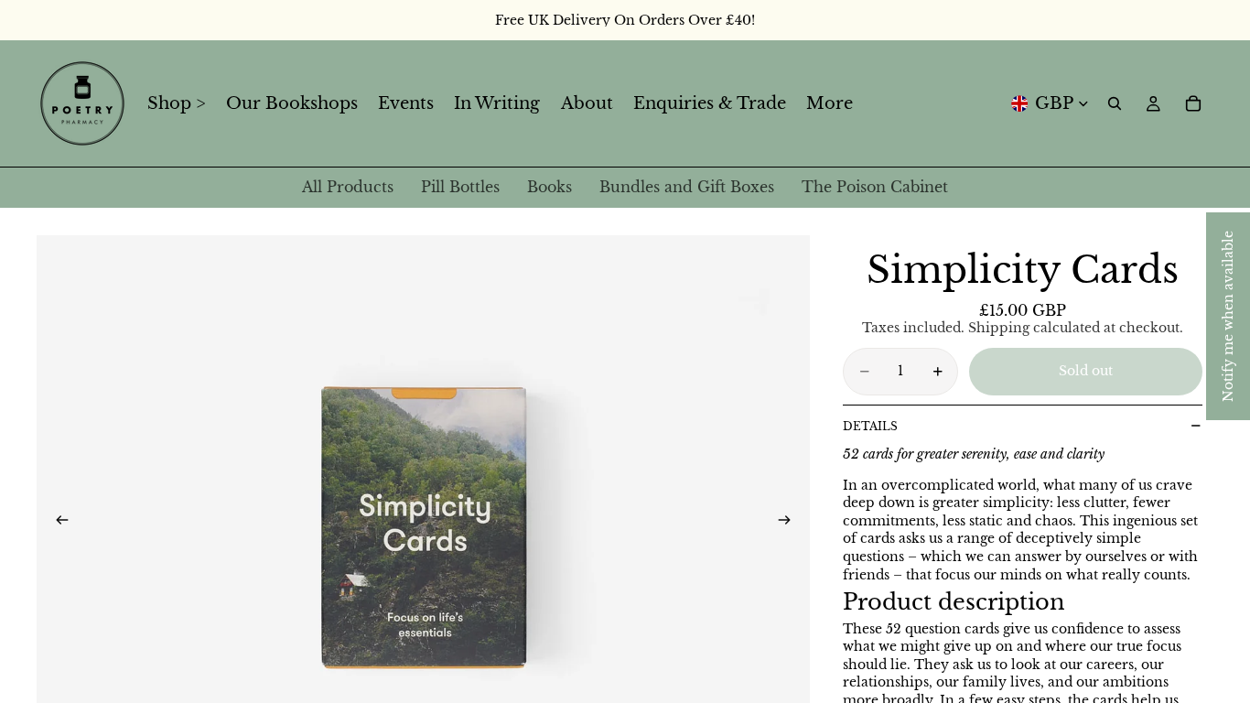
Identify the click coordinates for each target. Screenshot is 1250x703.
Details (870, 426)
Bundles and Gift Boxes (686, 187)
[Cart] (1193, 103)
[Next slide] (790, 523)
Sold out (1086, 370)
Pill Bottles (460, 187)
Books (549, 187)
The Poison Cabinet (875, 187)
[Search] (1114, 103)
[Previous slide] (57, 523)
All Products (347, 187)
